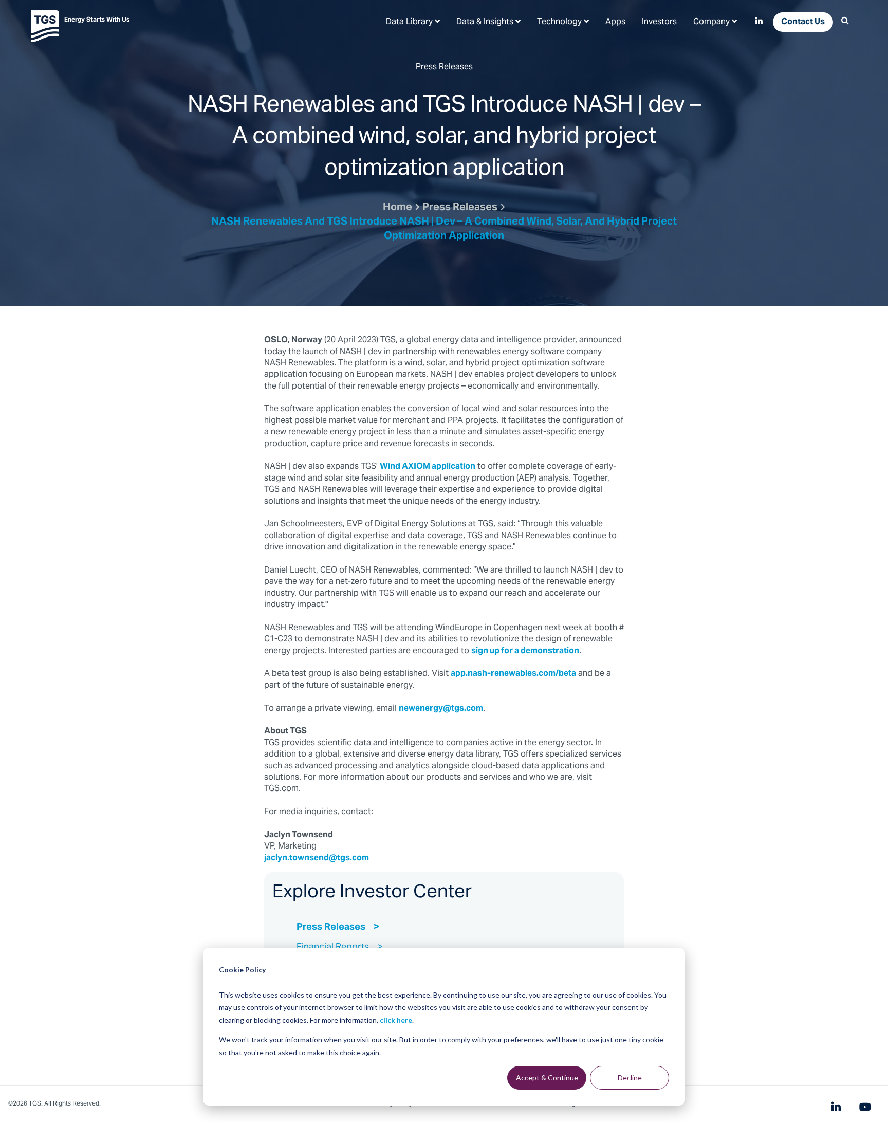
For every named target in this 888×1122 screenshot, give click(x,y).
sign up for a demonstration (525, 651)
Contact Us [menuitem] (803, 22)
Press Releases (459, 208)
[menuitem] (413, 21)
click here (396, 1020)
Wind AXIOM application (427, 466)
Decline (630, 1077)
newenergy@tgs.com (441, 709)
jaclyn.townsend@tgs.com (316, 858)
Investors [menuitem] (659, 22)
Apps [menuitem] (615, 22)
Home (397, 208)
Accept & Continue (547, 1077)
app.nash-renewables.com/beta (513, 674)
